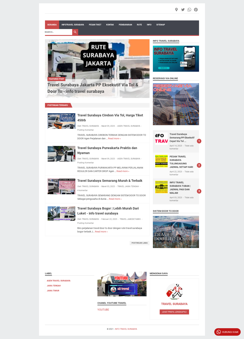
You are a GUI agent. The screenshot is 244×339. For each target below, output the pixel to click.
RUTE (139, 25)
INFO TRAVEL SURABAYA (126, 329)
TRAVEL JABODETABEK (130, 219)
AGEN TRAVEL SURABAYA (128, 126)
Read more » (114, 138)
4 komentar (82, 190)
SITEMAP (160, 25)
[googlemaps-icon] (177, 9)
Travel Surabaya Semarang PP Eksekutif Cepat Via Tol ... (182, 137)
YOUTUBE (103, 309)
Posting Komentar (85, 130)
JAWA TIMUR (53, 291)
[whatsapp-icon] (190, 9)
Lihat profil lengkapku (174, 312)
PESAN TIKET (95, 25)
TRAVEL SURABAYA (174, 304)
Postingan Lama (140, 243)
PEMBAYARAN (125, 25)
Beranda (52, 25)
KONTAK (110, 25)
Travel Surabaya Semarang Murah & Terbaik (109, 181)
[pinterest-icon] (196, 9)
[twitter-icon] (183, 9)
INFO (149, 25)
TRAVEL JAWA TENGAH (128, 186)
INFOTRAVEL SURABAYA (73, 25)
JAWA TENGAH (54, 286)
